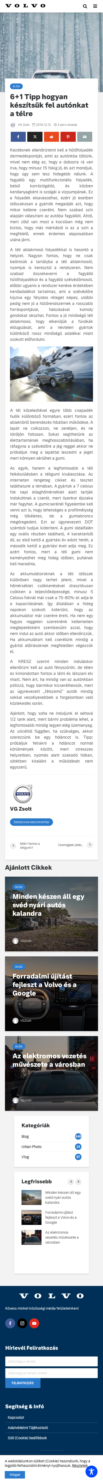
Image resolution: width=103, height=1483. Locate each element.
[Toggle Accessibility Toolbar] (91, 1471)
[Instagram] (22, 1323)
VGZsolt (26, 941)
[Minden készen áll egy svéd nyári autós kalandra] (51, 913)
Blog (16, 86)
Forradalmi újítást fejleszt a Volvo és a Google (61, 1217)
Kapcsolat (16, 1417)
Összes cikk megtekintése (31, 822)
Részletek (80, 1465)
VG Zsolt (23, 125)
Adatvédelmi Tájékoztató (28, 1427)
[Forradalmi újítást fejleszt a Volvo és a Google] (51, 993)
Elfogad (15, 1475)
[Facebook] (10, 1323)
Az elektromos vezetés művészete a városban (62, 1237)
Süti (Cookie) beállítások (27, 1438)
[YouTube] (34, 1323)
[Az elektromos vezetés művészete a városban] (51, 1073)
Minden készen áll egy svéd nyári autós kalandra (63, 1197)
